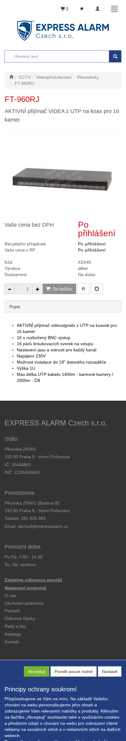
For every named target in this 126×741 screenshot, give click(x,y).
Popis (14, 306)
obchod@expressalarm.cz (43, 526)
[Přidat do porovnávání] (97, 289)
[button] (15, 626)
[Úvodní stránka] (11, 77)
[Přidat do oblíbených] (83, 289)
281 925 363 (33, 518)
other (83, 268)
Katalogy (13, 634)
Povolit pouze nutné (73, 671)
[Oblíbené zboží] (81, 9)
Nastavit (109, 671)
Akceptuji (36, 671)
